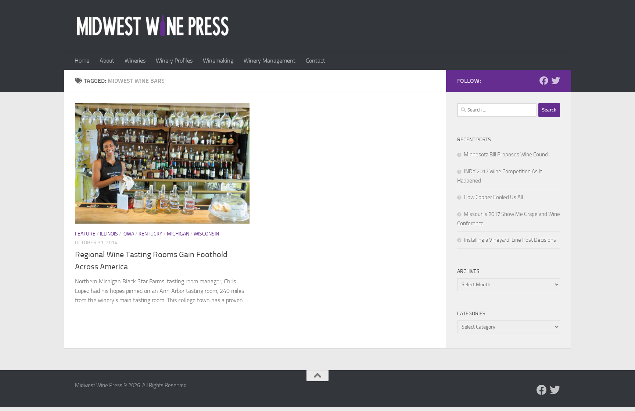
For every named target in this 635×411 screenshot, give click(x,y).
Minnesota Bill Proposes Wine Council (506, 154)
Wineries (135, 60)
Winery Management (269, 60)
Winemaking (218, 60)
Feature (85, 234)
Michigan (178, 234)
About (107, 60)
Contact (315, 60)
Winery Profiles (174, 60)
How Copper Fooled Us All (493, 197)
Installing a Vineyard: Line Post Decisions (510, 240)
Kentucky (150, 234)
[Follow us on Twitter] (555, 80)
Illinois (109, 234)
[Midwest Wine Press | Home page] (152, 26)
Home (82, 60)
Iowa (128, 234)
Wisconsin (206, 234)
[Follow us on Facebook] (543, 80)
